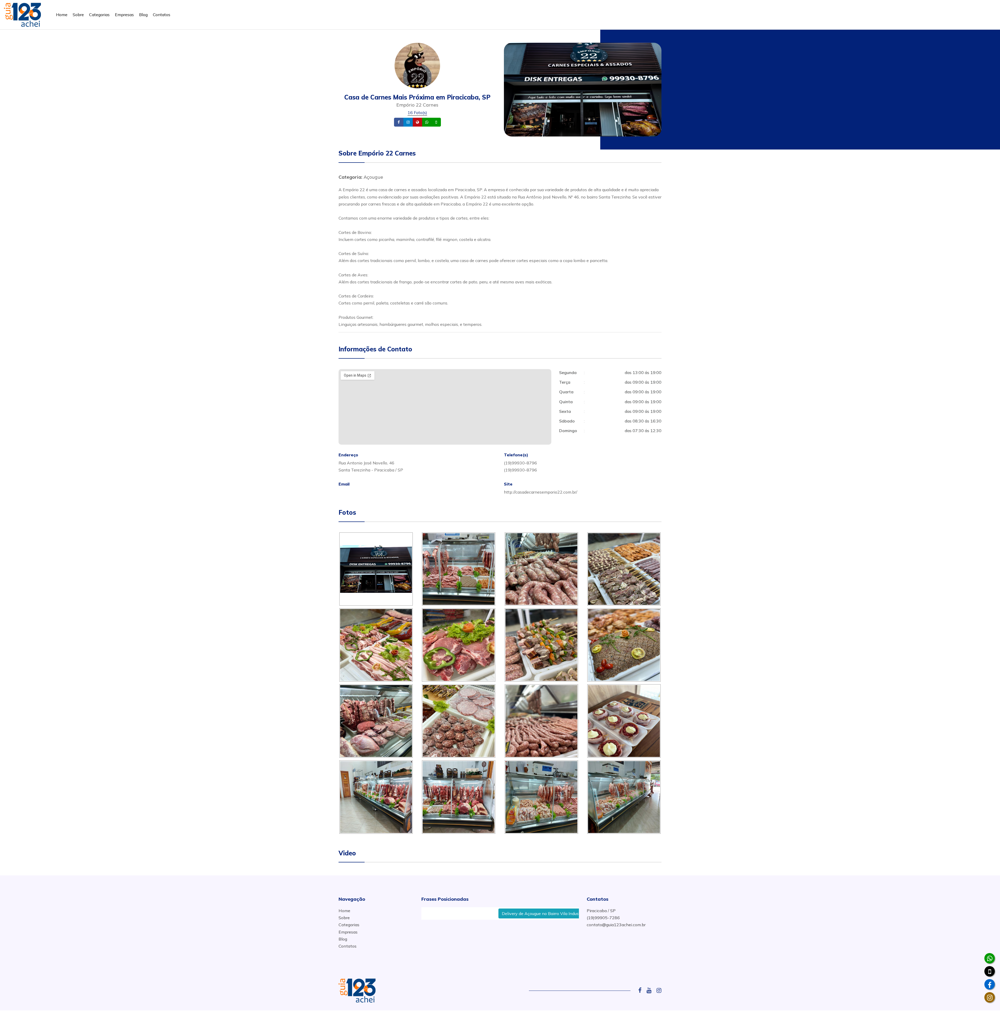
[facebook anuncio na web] (642, 990)
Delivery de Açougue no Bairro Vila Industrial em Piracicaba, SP (502, 913)
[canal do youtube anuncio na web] (651, 990)
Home (61, 14)
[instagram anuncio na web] (659, 990)
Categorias (99, 14)
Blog (143, 14)
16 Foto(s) (417, 112)
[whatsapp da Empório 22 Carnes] (989, 958)
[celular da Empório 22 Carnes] (989, 971)
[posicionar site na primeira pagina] (22, 14)
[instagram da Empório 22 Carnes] (989, 997)
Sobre (78, 14)
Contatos (161, 14)
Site (425, 122)
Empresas (124, 14)
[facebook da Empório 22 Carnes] (989, 984)
